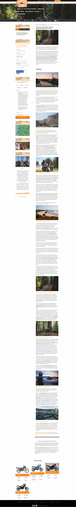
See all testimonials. (22, 196)
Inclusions (24, 29)
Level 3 (19, 88)
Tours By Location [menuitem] (36, 2)
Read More (27, 192)
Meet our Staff (21, 112)
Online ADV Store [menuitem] (53, 2)
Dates (17, 29)
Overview (21, 29)
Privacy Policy (46, 505)
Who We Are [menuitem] (58, 2)
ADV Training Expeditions (24, 185)
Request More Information (22, 117)
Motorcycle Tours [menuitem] (30, 2)
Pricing (28, 29)
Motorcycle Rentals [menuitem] (47, 2)
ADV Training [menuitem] (42, 2)
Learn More (27, 114)
